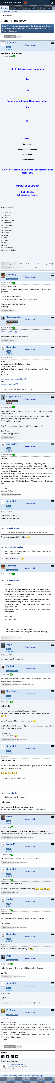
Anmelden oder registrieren (11, 2)
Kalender (42, 8)
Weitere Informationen (10, 31)
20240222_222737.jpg (9, 332)
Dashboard (15, 8)
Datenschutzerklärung (9, 1076)
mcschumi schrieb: (12, 528)
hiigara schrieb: (10, 793)
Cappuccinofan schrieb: (13, 547)
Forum (4, 8)
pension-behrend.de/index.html (12, 379)
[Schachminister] (4, 1067)
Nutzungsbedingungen (35, 1076)
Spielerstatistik (30, 45)
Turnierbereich (28, 8)
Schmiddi (39, 264)
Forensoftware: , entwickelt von (27, 1080)
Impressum (22, 1076)
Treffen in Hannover (14, 20)
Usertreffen (11, 1069)
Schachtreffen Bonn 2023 (17, 1065)
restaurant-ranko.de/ (8, 384)
